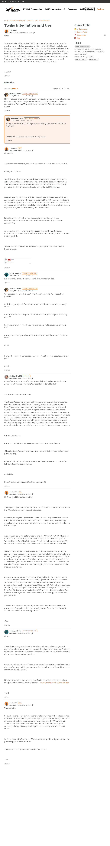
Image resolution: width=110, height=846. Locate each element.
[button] (17, 261)
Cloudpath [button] (96, 49)
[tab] (9, 82)
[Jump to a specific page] (68, 88)
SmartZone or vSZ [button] (82, 49)
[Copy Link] (34, 33)
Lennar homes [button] (80, 59)
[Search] (83, 9)
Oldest (14, 89)
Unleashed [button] (93, 59)
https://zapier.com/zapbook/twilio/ (54, 683)
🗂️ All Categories (80, 29)
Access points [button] (80, 54)
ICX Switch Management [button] (84, 57)
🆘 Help (77, 38)
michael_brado (15, 94)
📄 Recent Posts (80, 32)
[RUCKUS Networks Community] (13, 9)
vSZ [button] (100, 51)
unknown (13, 30)
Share (7, 76)
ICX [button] (77, 51)
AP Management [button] (89, 51)
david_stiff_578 (15, 376)
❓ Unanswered (90, 35)
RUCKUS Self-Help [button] (82, 46)
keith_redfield (15, 274)
